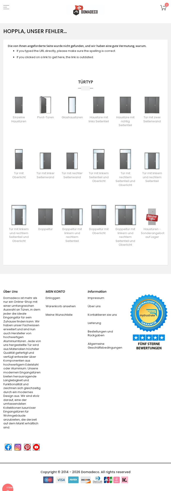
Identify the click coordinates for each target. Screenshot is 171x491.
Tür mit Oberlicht (19, 175)
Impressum (96, 298)
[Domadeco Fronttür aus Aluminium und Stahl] (85, 10)
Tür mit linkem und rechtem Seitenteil (152, 177)
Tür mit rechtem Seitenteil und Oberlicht (125, 179)
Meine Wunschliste (59, 315)
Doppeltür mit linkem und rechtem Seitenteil (72, 235)
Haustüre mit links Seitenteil (99, 119)
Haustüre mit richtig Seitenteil (125, 121)
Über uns (94, 306)
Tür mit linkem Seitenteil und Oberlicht (99, 177)
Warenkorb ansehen (61, 306)
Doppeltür (45, 229)
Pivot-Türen (45, 117)
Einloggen (53, 298)
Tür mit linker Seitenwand (46, 175)
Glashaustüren (72, 117)
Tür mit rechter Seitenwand (72, 175)
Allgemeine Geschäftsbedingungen (105, 346)
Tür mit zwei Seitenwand (152, 119)
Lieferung (94, 323)
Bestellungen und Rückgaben (100, 333)
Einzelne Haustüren (18, 119)
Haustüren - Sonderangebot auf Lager (152, 233)
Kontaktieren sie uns (102, 315)
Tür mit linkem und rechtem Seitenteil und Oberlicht (19, 235)
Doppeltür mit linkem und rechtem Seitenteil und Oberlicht (125, 237)
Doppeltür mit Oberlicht (99, 231)
